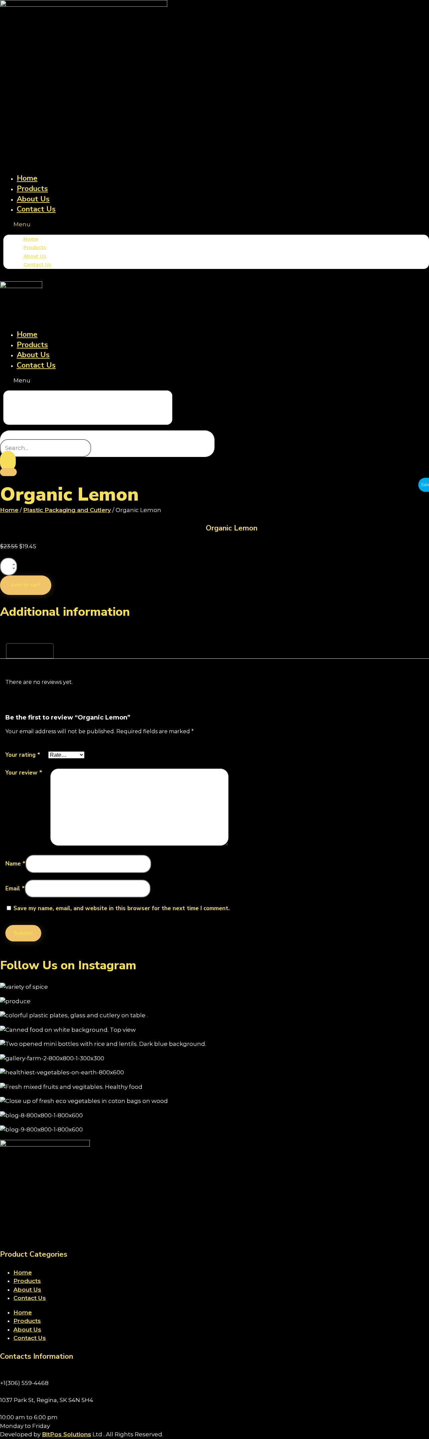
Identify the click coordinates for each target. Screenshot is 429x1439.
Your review (23, 773)
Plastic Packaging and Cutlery (67, 510)
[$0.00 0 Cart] (8, 472)
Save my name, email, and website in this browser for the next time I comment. (121, 908)
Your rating (22, 755)
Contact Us (36, 209)
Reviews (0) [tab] (29, 650)
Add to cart (26, 585)
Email (15, 888)
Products (32, 189)
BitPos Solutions (66, 1434)
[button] (216, 224)
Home (27, 178)
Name (15, 864)
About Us (33, 199)
